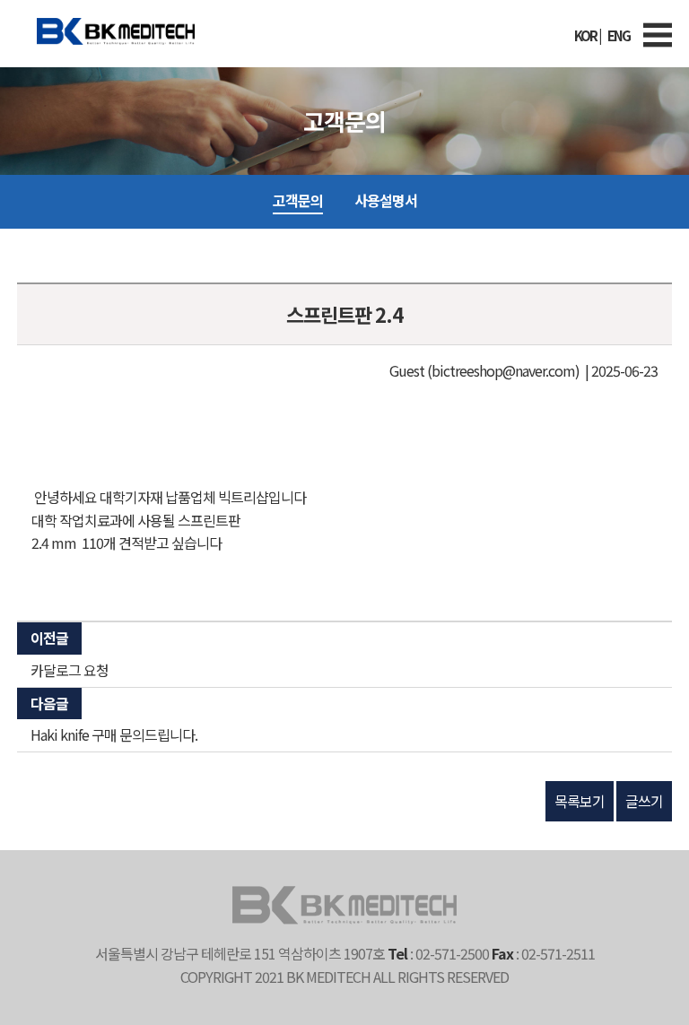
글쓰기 (644, 801)
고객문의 (298, 200)
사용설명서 (385, 200)
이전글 (49, 637)
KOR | (587, 35)
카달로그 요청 (70, 670)
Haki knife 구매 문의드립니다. (114, 734)
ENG (618, 35)
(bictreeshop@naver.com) (503, 370)
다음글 (49, 703)
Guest (406, 370)
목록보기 (579, 801)
